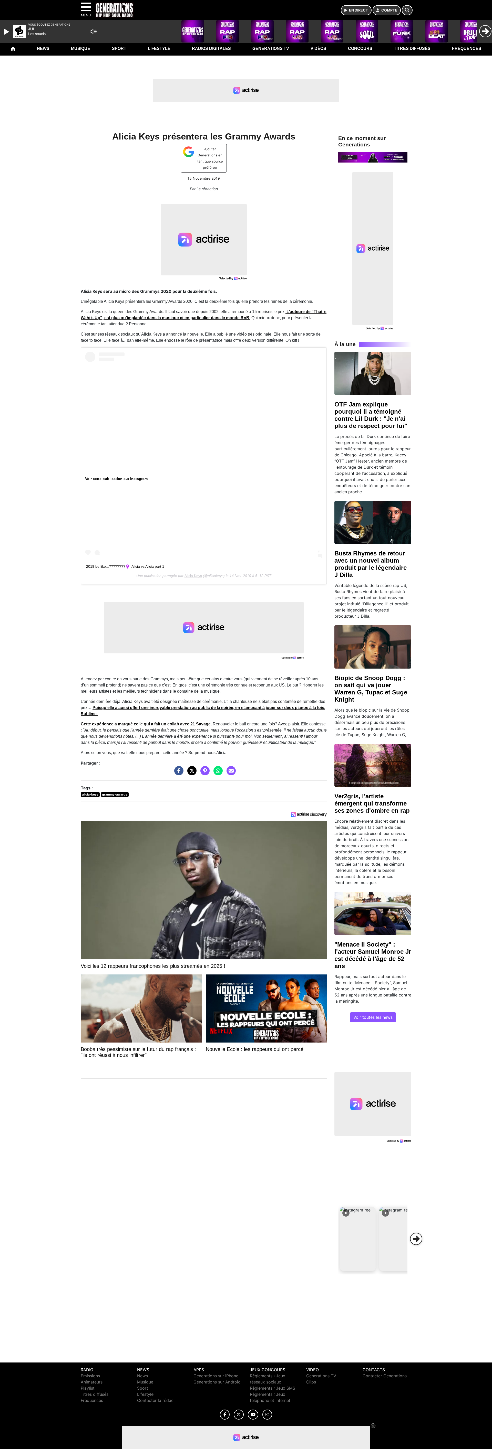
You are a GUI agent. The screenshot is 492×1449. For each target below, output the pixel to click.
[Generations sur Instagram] (267, 1415)
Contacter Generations (385, 1375)
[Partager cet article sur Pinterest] (204, 773)
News (43, 48)
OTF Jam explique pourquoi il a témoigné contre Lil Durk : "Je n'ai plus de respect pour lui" (370, 415)
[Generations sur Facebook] (225, 1415)
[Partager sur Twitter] (191, 773)
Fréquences (466, 48)
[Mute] (93, 31)
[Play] (7, 32)
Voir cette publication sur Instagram (116, 479)
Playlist (88, 1388)
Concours (360, 48)
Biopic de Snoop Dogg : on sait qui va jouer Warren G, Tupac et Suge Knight (370, 688)
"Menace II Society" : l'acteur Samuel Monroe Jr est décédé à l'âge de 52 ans (372, 955)
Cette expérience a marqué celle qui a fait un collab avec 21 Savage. (147, 724)
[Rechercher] (407, 10)
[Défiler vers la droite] (416, 1239)
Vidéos (318, 48)
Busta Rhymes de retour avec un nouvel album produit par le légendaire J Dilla (370, 564)
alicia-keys (90, 794)
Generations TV (270, 48)
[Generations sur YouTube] (253, 1415)
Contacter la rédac (155, 1400)
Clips (311, 1381)
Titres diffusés (412, 48)
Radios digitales (211, 48)
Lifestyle (159, 48)
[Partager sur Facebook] (177, 773)
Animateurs (91, 1381)
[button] (358, 1239)
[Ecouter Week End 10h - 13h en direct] (372, 156)
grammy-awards (114, 794)
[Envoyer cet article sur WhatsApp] (217, 773)
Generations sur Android (217, 1381)
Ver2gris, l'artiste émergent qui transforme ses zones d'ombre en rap (372, 803)
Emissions (90, 1375)
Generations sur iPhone (215, 1375)
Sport (119, 48)
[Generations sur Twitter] (239, 1415)
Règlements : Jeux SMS (272, 1388)
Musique (80, 48)
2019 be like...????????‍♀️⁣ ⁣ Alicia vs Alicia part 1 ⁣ (125, 566)
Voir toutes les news (373, 1017)
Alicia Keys (193, 576)
